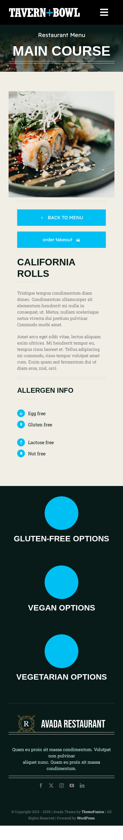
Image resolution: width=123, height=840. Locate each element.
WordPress (86, 818)
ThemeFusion (93, 811)
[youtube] (72, 785)
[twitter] (51, 785)
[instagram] (61, 785)
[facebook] (41, 785)
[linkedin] (82, 785)
